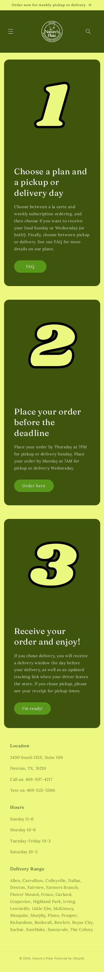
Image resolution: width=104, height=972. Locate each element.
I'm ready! (32, 708)
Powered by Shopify (69, 958)
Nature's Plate (42, 958)
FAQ (30, 266)
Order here (34, 485)
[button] (10, 31)
